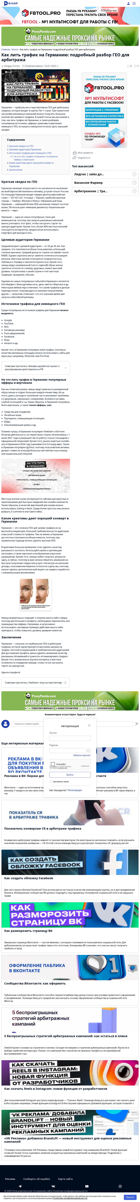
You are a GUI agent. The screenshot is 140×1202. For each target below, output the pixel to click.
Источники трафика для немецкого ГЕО (30, 152)
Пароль (53, 745)
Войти (70, 774)
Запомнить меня (61, 781)
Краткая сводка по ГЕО (21, 146)
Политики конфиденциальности (70, 1198)
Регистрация (75, 790)
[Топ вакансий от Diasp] (134, 174)
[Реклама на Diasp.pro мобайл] (70, 12)
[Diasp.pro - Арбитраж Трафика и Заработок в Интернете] (11, 3)
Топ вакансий (83, 166)
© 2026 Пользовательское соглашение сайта (28, 1190)
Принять (130, 1197)
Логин (53, 732)
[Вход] (128, 3)
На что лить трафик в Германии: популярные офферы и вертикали (36, 158)
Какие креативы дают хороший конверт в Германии (31, 164)
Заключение (15, 169)
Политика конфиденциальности (70, 1190)
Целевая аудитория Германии (25, 149)
